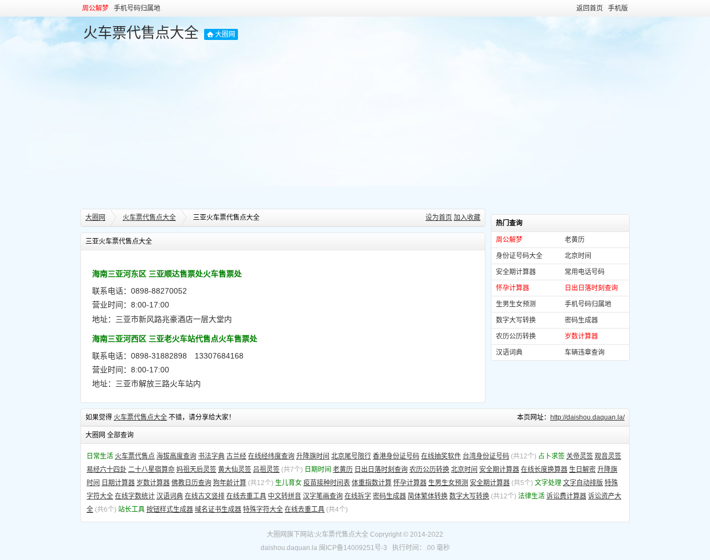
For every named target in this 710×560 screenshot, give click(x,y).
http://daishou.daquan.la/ (587, 417)
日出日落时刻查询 (381, 469)
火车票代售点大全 (141, 32)
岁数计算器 (153, 483)
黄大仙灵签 (234, 469)
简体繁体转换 (428, 496)
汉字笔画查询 (323, 496)
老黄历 (575, 240)
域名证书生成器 (218, 509)
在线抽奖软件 (441, 456)
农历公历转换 (516, 336)
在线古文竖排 (205, 496)
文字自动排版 (583, 483)
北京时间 (578, 256)
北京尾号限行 (351, 456)
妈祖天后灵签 (196, 469)
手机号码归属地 (137, 8)
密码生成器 (581, 320)
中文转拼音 (284, 496)
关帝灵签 (579, 456)
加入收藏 (467, 217)
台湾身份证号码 (486, 456)
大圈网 (225, 34)
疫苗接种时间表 (326, 483)
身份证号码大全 (519, 256)
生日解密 (582, 469)
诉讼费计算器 (566, 496)
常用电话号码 (585, 272)
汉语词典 (509, 352)
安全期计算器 (516, 272)
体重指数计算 (372, 483)
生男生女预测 (516, 304)
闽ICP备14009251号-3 (353, 548)
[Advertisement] (355, 125)
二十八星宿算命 (151, 469)
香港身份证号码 (396, 456)
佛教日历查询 (191, 483)
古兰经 (236, 456)
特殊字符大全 (263, 509)
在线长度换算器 (544, 469)
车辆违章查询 (585, 352)
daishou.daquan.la (289, 548)
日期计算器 (118, 483)
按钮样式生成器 (169, 509)
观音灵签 (608, 456)
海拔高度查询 (176, 456)
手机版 (618, 8)
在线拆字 (357, 496)
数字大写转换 (516, 320)
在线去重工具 (246, 496)
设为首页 (438, 217)
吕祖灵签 (266, 469)
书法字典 (211, 456)
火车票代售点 (135, 456)
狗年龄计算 (229, 483)
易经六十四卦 (106, 469)
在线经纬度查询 (271, 456)
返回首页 (589, 8)
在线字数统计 (135, 496)
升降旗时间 (312, 456)
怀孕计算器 (410, 483)
